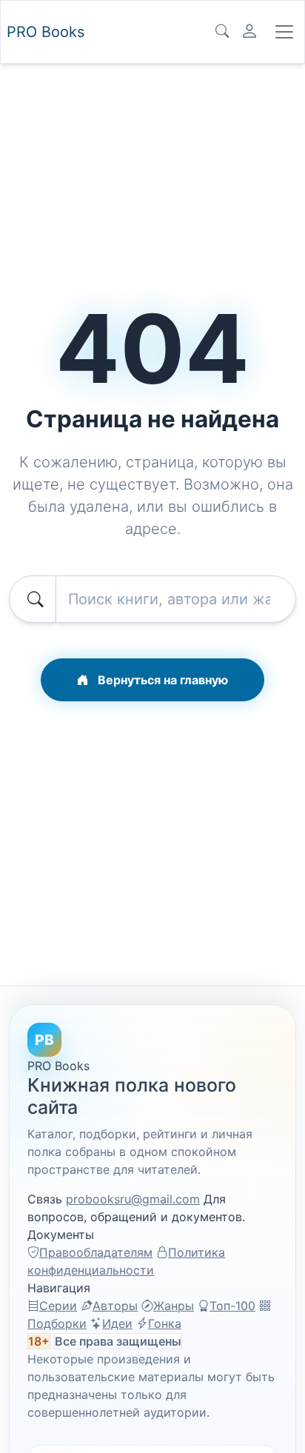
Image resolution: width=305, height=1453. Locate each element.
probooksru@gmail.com (133, 1199)
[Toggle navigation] (284, 32)
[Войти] (249, 32)
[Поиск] (222, 32)
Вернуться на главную (161, 679)
